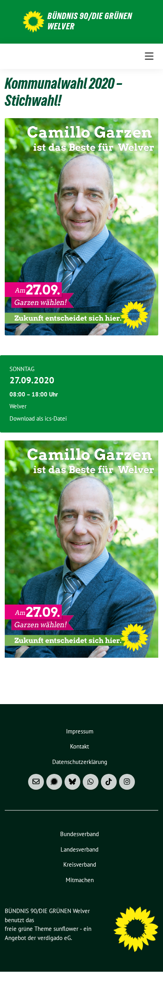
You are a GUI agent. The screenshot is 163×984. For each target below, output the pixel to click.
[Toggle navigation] (149, 56)
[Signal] (54, 782)
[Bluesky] (72, 782)
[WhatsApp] (91, 782)
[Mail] (36, 782)
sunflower (65, 928)
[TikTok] (109, 782)
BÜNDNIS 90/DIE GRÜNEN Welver (89, 21)
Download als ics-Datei (38, 418)
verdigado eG (54, 938)
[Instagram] (127, 782)
